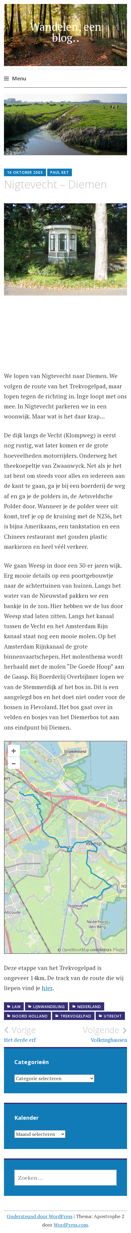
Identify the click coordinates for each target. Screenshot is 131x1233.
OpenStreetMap (75, 949)
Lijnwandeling (49, 1006)
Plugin (118, 949)
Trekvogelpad (75, 1016)
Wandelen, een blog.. (65, 32)
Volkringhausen (105, 1034)
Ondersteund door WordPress (40, 1216)
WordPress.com (71, 1224)
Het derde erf (20, 1034)
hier (47, 988)
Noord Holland (30, 1016)
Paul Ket (59, 172)
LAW (16, 1006)
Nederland (89, 1006)
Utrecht (113, 1016)
